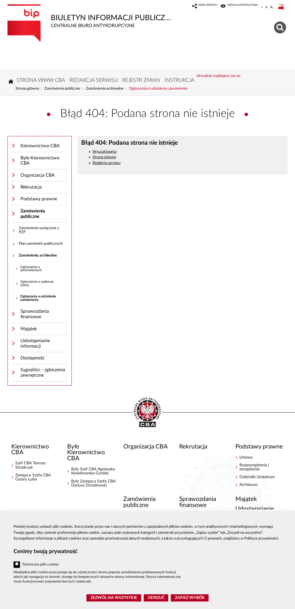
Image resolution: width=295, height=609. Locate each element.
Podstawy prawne (38, 199)
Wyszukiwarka (104, 152)
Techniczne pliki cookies (40, 564)
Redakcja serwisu (106, 163)
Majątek (28, 329)
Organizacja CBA (37, 175)
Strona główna (27, 88)
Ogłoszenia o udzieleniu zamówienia (158, 88)
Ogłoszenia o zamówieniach (31, 268)
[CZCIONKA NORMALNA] (262, 7)
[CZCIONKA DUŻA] (271, 7)
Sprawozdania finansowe (34, 314)
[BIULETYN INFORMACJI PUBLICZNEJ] (281, 7)
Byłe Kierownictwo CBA (39, 161)
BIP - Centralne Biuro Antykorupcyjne (147, 412)
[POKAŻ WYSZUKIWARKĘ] (281, 26)
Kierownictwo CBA (40, 146)
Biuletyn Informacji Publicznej (91, 16)
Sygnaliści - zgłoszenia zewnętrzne (42, 372)
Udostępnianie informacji (35, 343)
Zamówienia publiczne (62, 88)
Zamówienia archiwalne (105, 88)
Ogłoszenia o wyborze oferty (37, 283)
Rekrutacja (31, 187)
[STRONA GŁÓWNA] (10, 81)
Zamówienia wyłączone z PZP (39, 230)
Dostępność (32, 358)
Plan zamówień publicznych (41, 244)
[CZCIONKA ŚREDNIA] (266, 7)
